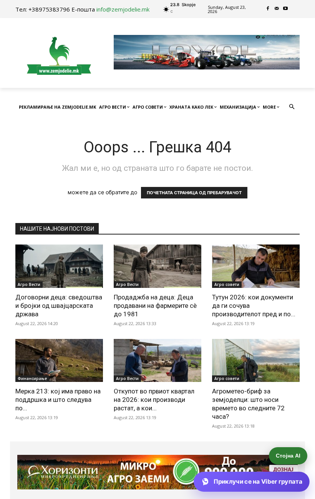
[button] (292, 107)
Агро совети (226, 284)
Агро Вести (29, 284)
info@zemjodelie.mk (122, 9)
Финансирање (32, 378)
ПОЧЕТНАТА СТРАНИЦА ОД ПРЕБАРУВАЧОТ (194, 192)
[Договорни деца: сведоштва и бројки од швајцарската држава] (59, 266)
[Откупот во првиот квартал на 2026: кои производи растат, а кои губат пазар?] (157, 360)
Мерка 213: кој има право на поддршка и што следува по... (58, 399)
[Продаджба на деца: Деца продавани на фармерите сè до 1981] (157, 266)
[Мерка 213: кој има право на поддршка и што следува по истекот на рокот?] (59, 360)
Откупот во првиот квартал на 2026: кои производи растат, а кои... (154, 399)
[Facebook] (268, 9)
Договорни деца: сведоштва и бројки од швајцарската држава (58, 305)
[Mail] (276, 9)
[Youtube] (285, 9)
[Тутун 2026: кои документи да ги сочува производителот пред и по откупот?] (256, 266)
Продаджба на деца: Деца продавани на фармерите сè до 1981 (155, 305)
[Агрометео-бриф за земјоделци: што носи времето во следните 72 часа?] (256, 360)
